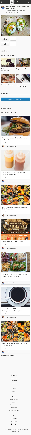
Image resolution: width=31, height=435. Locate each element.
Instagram (15, 424)
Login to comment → (15, 99)
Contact (14, 402)
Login (28, 2)
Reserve (14, 391)
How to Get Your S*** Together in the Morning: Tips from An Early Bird (13, 310)
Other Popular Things (8, 55)
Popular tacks (14, 380)
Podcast (14, 388)
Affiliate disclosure (14, 410)
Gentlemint (15, 3)
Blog (14, 386)
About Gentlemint (14, 399)
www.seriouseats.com (12, 12)
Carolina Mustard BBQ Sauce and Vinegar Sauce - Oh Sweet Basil (14, 173)
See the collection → (8, 356)
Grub (7, 51)
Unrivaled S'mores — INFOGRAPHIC (12, 242)
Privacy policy (14, 407)
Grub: (14, 112)
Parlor (14, 383)
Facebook (15, 418)
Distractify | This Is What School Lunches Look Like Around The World (14, 275)
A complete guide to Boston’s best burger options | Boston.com (14, 139)
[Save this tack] (5, 44)
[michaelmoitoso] (3, 8)
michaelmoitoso (11, 146)
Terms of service (14, 405)
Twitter (15, 421)
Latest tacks (14, 378)
